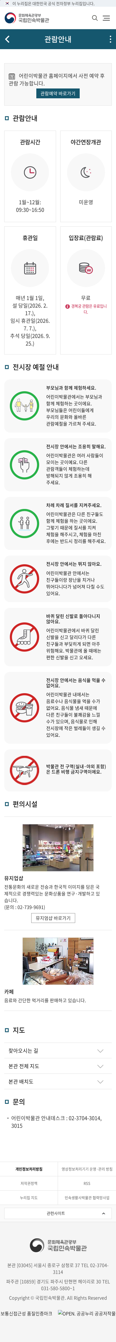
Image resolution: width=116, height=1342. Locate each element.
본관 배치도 (21, 1083)
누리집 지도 (29, 1197)
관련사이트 (56, 1213)
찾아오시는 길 (23, 1052)
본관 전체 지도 (23, 1067)
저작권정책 (29, 1183)
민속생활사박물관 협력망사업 (87, 1197)
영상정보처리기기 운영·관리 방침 (87, 1169)
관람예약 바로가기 (58, 93)
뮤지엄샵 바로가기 (53, 918)
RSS (87, 1183)
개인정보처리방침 (29, 1169)
